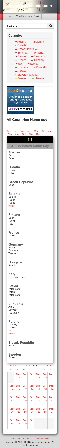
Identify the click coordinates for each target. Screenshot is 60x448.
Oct (24, 134)
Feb (15, 130)
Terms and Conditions (20, 438)
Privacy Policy (43, 438)
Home (9, 16)
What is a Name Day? (27, 16)
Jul (49, 130)
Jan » (48, 365)
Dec (38, 134)
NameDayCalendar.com (30, 5)
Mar (22, 130)
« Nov (13, 365)
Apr (29, 130)
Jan (8, 130)
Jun (43, 130)
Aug (10, 134)
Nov (31, 134)
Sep (17, 134)
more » (11, 205)
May (36, 130)
